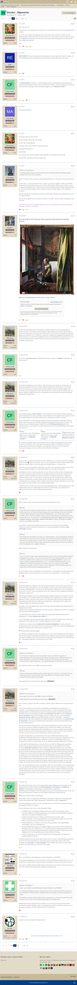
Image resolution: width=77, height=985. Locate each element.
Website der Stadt (59, 86)
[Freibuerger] (47, 965)
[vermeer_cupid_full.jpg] (47, 259)
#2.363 (73, 79)
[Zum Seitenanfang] (74, 983)
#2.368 (73, 326)
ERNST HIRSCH (23, 56)
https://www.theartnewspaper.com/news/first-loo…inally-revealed (36, 297)
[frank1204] (66, 965)
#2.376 (73, 689)
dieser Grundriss (37, 414)
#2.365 (73, 133)
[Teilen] (75, 18)
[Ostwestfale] (57, 965)
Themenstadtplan (25, 83)
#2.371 (73, 410)
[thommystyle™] (55, 965)
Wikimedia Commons (67, 437)
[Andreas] (63, 965)
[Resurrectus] (52, 965)
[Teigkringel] (41, 965)
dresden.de (62, 800)
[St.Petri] (60, 965)
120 (17, 18)
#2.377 (73, 782)
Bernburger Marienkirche (31, 747)
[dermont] (44, 965)
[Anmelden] (71, 2)
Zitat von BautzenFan (27, 170)
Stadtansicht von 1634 (53, 713)
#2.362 (73, 52)
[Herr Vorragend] (74, 965)
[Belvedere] (71, 965)
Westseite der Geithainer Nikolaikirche (49, 624)
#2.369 (73, 355)
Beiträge (5, 43)
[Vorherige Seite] (2, 18)
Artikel (31, 842)
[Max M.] (41, 968)
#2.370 (73, 382)
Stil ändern (73, 976)
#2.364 (73, 106)
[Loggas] (49, 965)
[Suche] (67, 1)
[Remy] (52, 968)
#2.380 (73, 916)
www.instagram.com (55, 302)
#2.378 (73, 854)
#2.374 (73, 582)
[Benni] (49, 968)
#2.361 (73, 23)
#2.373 (73, 499)
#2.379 (73, 880)
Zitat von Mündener (27, 653)
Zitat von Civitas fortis (28, 693)
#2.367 (73, 216)
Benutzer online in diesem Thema (12, 957)
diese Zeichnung (30, 358)
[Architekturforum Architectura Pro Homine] (4, 1)
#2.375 (73, 648)
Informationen (56, 787)
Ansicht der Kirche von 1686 (26, 717)
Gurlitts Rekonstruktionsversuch (56, 424)
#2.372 (73, 457)
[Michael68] (47, 968)
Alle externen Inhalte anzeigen (41, 308)
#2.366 (73, 165)
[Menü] (75, 1)
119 (13, 18)
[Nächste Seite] (25, 18)
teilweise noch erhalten (39, 616)
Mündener (51, 681)
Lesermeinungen (41, 842)
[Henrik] (68, 965)
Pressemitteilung (46, 787)
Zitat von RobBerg (27, 885)
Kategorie (60, 358)
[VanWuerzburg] (44, 968)
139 (23, 18)
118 (10, 18)
